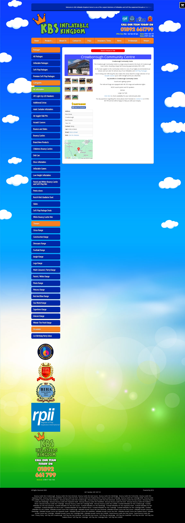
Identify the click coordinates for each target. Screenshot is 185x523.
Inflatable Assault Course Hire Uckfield (96, 513)
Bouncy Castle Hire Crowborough (44, 496)
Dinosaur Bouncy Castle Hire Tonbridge (51, 504)
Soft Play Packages (40, 69)
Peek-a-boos (38, 190)
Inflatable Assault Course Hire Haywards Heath (54, 511)
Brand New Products (41, 142)
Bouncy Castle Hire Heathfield (52, 498)
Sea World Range (39, 302)
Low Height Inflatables (42, 175)
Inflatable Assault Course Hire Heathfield (82, 511)
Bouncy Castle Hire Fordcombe (128, 496)
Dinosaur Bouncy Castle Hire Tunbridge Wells (79, 504)
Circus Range (38, 230)
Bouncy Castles (39, 135)
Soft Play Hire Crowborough (53, 515)
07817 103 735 (149, 34)
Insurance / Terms (104, 40)
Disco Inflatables (39, 162)
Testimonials (132, 40)
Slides (35, 203)
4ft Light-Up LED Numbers (43, 96)
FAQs (89, 40)
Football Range (39, 250)
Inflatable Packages (40, 63)
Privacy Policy (39, 515)
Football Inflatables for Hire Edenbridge (93, 506)
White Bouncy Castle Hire (43, 216)
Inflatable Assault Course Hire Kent (106, 511)
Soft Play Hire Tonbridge (80, 517)
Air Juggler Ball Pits (40, 115)
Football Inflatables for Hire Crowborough (131, 504)
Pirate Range (38, 283)
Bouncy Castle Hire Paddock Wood (90, 498)
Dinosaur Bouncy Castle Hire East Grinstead (101, 500)
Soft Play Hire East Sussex (90, 515)
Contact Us (77, 40)
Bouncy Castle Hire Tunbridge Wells (132, 498)
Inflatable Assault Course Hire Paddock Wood (132, 511)
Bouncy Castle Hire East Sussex (88, 496)
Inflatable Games (39, 168)
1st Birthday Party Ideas (42, 335)
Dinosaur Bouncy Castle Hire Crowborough (73, 500)
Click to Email (73, 132)
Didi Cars (36, 155)
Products (48, 40)
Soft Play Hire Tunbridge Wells (98, 517)
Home (36, 40)
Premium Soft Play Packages (44, 76)
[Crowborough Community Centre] (78, 67)
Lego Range (37, 263)
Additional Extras (39, 102)
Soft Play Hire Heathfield (123, 515)
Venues (147, 40)
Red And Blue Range (41, 296)
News (119, 40)
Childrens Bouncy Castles (43, 148)
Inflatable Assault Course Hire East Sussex (120, 509)
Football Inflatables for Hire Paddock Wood (77, 507)
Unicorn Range (38, 316)
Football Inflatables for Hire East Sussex (67, 506)
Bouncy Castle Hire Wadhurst (49, 500)
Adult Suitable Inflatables (43, 109)
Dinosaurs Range (39, 243)
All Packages (38, 56)
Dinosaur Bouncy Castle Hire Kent (115, 502)
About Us (62, 40)
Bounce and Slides (40, 129)
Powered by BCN (148, 490)
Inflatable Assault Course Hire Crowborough (63, 509)
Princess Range (39, 289)
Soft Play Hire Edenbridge (107, 515)
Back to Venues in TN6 (108, 51)
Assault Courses (39, 122)
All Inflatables (38, 89)
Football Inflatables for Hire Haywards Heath (120, 506)
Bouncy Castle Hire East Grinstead (66, 496)
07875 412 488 (149, 36)
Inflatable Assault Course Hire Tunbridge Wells (69, 513)
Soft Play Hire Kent (138, 515)
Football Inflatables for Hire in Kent (52, 507)
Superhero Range (39, 309)
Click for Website (74, 135)
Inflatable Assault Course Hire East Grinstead (92, 509)
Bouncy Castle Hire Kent (70, 498)
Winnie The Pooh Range (42, 322)
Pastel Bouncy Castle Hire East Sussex (121, 513)
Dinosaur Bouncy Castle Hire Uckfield (105, 504)
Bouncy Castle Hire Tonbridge (111, 498)
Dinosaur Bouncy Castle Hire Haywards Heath (64, 502)
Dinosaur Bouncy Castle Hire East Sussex (129, 500)
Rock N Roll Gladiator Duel (43, 197)
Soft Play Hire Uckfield (115, 517)
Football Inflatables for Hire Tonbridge (104, 507)
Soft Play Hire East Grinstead (72, 515)
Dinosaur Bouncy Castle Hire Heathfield (91, 502)
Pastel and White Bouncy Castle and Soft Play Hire (45, 182)
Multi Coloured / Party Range (44, 269)
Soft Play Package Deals (42, 210)
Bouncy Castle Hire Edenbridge (108, 496)
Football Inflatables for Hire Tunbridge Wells (131, 507)
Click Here (107, 96)
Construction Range (40, 236)
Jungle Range (38, 256)
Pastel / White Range (41, 276)
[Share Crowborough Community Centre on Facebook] (78, 107)
